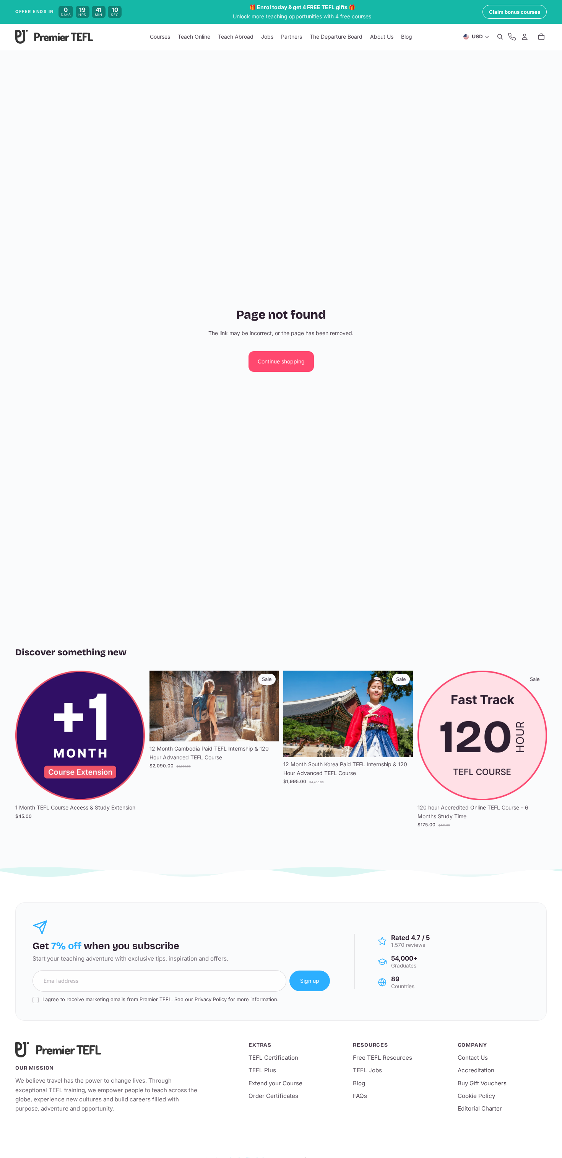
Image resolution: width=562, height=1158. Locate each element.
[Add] (133, 788)
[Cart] (541, 37)
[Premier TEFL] (107, 1049)
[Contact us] (512, 37)
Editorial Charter (480, 1108)
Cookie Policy (476, 1095)
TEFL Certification (273, 1057)
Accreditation (476, 1070)
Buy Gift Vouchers (482, 1083)
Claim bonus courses (514, 12)
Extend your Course (275, 1083)
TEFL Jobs (367, 1070)
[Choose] (267, 730)
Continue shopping (281, 361)
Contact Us (473, 1057)
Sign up (309, 980)
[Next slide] (401, 713)
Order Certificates (273, 1095)
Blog (359, 1083)
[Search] (500, 37)
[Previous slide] (294, 713)
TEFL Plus (262, 1070)
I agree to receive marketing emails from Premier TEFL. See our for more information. (160, 999)
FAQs (360, 1095)
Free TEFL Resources (382, 1057)
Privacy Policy (211, 999)
